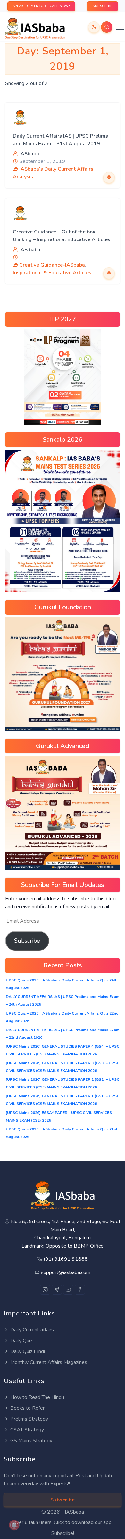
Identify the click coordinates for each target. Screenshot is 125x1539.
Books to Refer (27, 1408)
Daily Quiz (21, 1340)
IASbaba (29, 153)
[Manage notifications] (14, 1525)
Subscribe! (62, 1533)
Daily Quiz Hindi (27, 1351)
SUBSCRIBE (103, 6)
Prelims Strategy (29, 1418)
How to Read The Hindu (37, 1397)
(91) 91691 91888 (66, 1259)
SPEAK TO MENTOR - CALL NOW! (41, 6)
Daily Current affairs (32, 1329)
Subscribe (27, 940)
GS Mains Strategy (31, 1440)
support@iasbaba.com (65, 1272)
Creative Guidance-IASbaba (52, 264)
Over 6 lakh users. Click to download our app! (63, 1522)
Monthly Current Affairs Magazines (48, 1362)
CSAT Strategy (27, 1429)
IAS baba (29, 249)
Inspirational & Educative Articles (52, 272)
